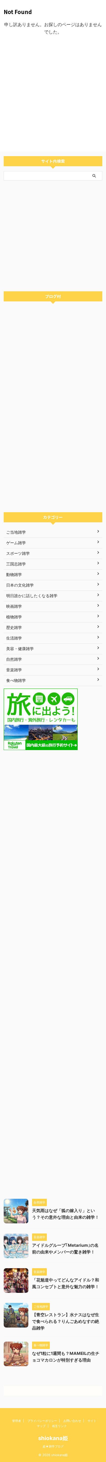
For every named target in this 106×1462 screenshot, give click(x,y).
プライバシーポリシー (42, 1421)
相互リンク (59, 1426)
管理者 (16, 1421)
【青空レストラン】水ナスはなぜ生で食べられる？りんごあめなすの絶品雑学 (65, 1321)
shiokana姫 (53, 1438)
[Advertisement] (53, 94)
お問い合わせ (72, 1421)
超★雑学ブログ (53, 1446)
